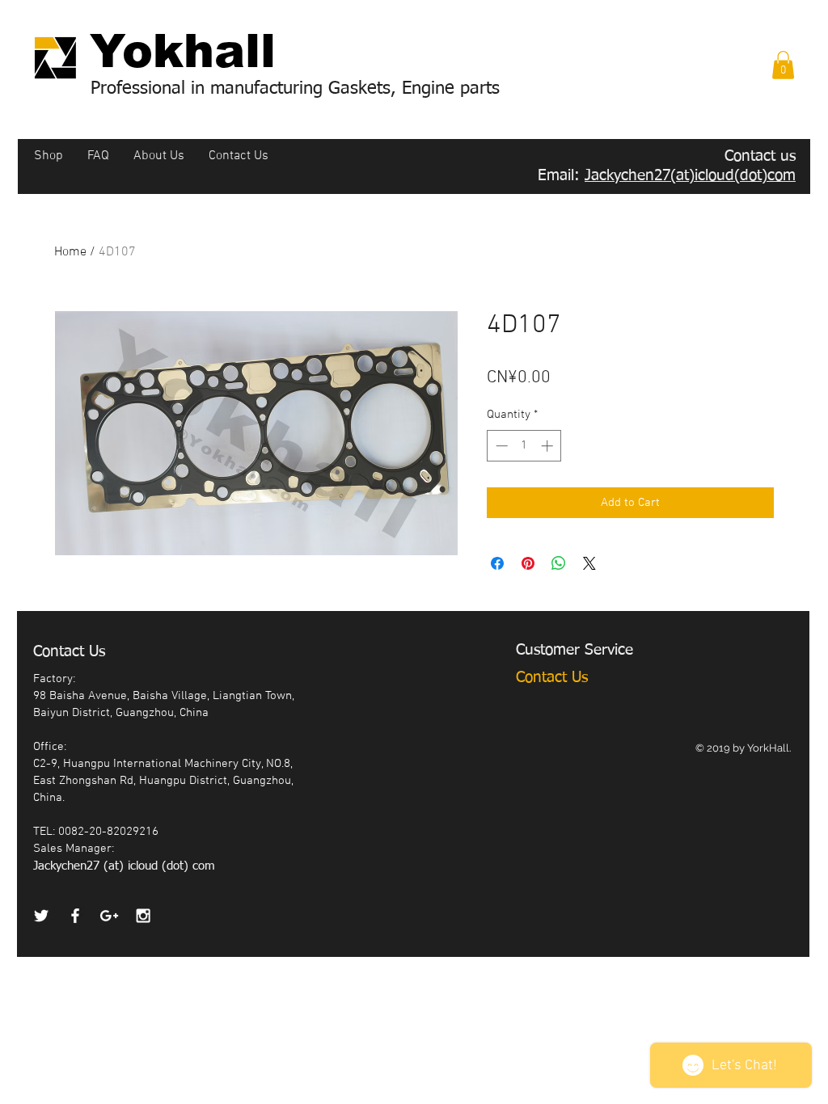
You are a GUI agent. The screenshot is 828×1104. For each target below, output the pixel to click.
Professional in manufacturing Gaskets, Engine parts (295, 89)
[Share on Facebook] (497, 563)
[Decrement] (500, 446)
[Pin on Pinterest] (528, 563)
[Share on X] (589, 563)
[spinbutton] (524, 446)
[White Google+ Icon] (109, 915)
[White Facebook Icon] (75, 915)
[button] (783, 65)
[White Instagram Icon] (143, 915)
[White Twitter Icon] (41, 915)
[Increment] (549, 446)
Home (70, 252)
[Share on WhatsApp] (558, 563)
